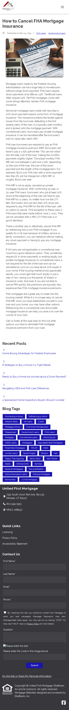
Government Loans (56, 33)
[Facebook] (64, 702)
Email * (7, 586)
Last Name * (9, 574)
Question (8, 629)
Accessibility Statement (14, 543)
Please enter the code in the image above (25, 651)
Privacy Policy (9, 538)
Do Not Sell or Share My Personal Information (26, 676)
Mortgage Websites (26, 692)
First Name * (9, 561)
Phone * (7, 599)
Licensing (7, 532)
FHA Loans (41, 33)
